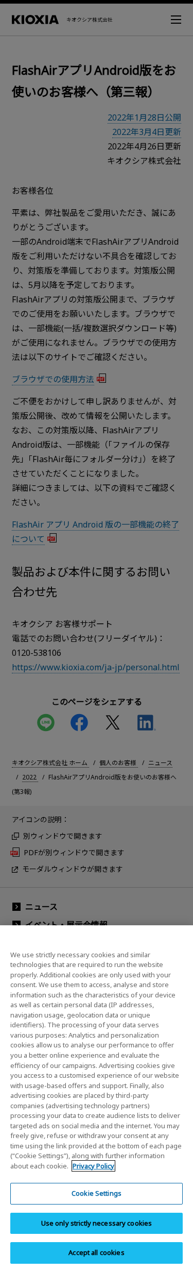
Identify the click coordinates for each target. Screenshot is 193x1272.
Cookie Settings (96, 1193)
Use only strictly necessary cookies (96, 1223)
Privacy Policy (93, 1166)
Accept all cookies (96, 1252)
